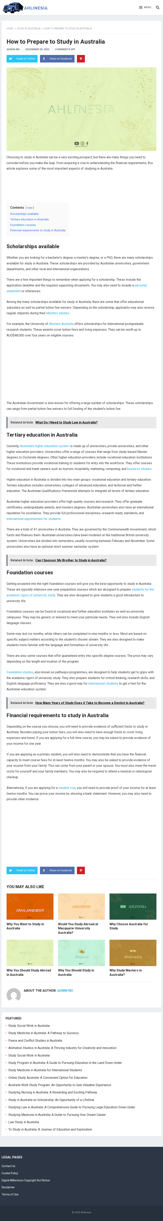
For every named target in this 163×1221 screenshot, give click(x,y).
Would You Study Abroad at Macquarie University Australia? (78, 928)
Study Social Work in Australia (29, 1026)
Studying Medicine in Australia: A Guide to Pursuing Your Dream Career (57, 1115)
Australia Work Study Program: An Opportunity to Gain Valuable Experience (59, 1085)
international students (103, 683)
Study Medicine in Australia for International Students (45, 1070)
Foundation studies (20, 672)
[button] (145, 8)
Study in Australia (28, 28)
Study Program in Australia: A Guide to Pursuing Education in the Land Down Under (65, 1063)
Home (10, 28)
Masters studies (57, 313)
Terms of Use (10, 1194)
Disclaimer (8, 1187)
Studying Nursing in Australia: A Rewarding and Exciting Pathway (52, 1092)
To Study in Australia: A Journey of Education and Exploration (50, 1129)
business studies (139, 469)
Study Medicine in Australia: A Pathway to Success (43, 1033)
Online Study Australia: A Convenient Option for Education (47, 1078)
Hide (29, 207)
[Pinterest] (81, 58)
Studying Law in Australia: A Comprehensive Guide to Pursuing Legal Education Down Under (71, 1107)
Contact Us (8, 1166)
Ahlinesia (86, 1212)
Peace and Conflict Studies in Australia (35, 1040)
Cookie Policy (10, 1173)
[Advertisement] (81, 185)
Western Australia (61, 324)
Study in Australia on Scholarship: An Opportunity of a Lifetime (51, 1100)
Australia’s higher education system (44, 446)
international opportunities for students (34, 519)
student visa (67, 788)
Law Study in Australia (23, 1122)
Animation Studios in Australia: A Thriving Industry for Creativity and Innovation (62, 1048)
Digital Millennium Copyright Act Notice (26, 1180)
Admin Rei (13, 49)
